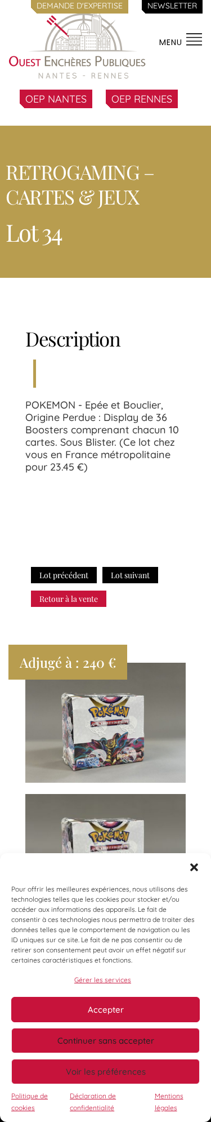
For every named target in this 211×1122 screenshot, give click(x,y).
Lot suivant (130, 575)
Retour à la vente (68, 598)
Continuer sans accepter (105, 1040)
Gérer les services (102, 979)
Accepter (106, 1009)
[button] (194, 867)
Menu (172, 42)
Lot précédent (63, 575)
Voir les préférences (106, 1071)
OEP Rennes (141, 98)
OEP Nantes (56, 98)
